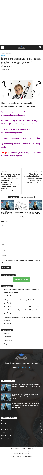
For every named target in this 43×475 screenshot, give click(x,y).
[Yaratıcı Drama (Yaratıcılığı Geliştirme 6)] (21, 205)
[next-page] (23, 217)
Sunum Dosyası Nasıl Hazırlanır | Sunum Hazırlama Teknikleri (34, 212)
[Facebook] (3, 74)
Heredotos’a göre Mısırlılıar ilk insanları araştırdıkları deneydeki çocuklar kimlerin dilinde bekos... (26, 405)
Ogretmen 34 (8, 340)
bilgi (9, 52)
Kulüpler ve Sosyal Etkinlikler (21, 453)
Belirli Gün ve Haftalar (26, 448)
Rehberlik (3, 424)
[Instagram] (21, 371)
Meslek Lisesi (5, 433)
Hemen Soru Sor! (21, 279)
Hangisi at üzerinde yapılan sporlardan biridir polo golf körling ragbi (25, 395)
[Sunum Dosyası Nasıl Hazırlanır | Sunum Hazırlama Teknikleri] (35, 205)
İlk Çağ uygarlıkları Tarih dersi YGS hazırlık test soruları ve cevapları (7, 212)
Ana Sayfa (3, 52)
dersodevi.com (17, 456)
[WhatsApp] (17, 74)
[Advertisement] (21, 22)
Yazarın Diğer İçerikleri (26, 197)
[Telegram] (26, 74)
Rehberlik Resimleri (6, 430)
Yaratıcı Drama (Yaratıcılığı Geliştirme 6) (21, 211)
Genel (2, 421)
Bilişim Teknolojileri (6, 436)
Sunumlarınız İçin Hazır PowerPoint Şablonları (21, 451)
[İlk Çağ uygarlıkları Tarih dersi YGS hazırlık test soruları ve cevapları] (7, 205)
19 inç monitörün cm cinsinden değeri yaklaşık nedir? (19, 300)
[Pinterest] (12, 74)
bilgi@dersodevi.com (24, 367)
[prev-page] (20, 217)
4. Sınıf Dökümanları (7, 439)
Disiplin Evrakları (15, 448)
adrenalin (7, 333)
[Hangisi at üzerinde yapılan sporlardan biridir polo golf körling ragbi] (6, 397)
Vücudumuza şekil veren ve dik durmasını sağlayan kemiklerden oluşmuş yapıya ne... (27, 385)
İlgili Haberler (14, 197)
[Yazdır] (21, 74)
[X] (8, 74)
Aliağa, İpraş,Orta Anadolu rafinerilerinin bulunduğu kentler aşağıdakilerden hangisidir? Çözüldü (33, 178)
